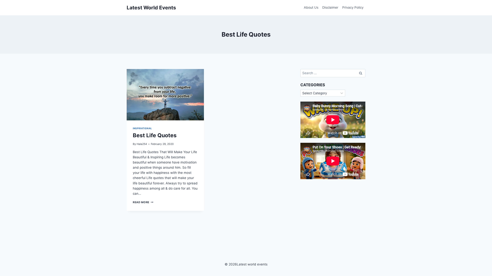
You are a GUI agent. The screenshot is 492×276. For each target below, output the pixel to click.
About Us (311, 7)
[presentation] (165, 94)
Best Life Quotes (155, 135)
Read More (143, 202)
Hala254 (142, 143)
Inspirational (142, 128)
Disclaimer (330, 7)
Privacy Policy (352, 7)
